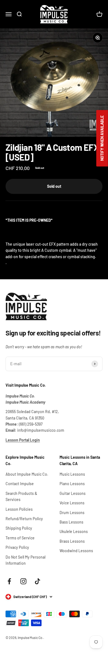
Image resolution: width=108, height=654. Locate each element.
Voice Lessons (72, 502)
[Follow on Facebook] (9, 581)
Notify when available (102, 138)
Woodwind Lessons (76, 550)
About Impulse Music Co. (27, 474)
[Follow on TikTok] (37, 581)
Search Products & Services (21, 496)
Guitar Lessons (73, 493)
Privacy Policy (17, 547)
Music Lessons (72, 474)
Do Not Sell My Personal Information (25, 560)
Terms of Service (20, 537)
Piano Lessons (72, 483)
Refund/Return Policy (24, 518)
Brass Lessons (72, 541)
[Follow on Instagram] (23, 581)
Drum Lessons (72, 512)
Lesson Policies (19, 509)
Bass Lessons (71, 522)
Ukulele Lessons (74, 531)
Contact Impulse (20, 483)
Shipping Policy (19, 528)
